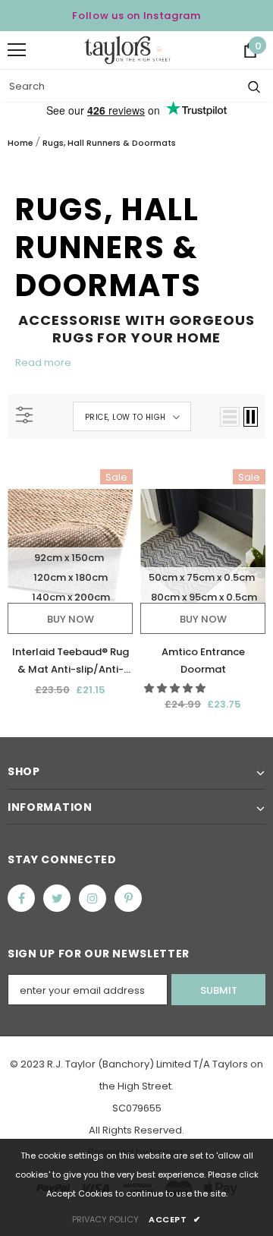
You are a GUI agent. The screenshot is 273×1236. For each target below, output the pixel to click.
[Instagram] (92, 898)
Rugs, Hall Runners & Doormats (109, 143)
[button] (176, 688)
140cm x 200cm (71, 597)
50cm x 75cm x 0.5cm (202, 577)
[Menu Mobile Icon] (17, 50)
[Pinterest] (128, 898)
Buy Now (70, 619)
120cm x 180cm (70, 577)
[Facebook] (21, 898)
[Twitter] (57, 898)
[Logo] (127, 50)
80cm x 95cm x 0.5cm (204, 597)
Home (20, 143)
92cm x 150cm (69, 557)
